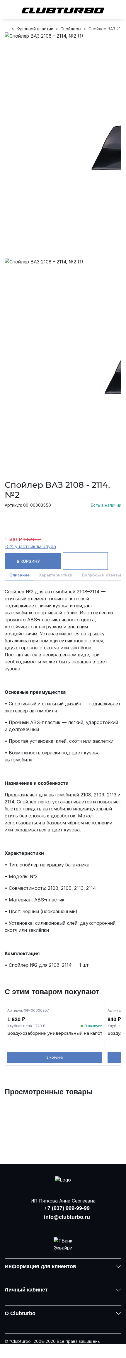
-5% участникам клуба (30, 546)
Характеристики (55, 575)
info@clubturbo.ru (67, 1217)
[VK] (47, 1226)
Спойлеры (70, 28)
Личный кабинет (26, 1290)
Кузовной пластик (35, 28)
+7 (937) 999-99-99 (67, 1208)
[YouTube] (63, 1226)
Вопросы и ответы (101, 575)
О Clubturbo (20, 1313)
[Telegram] (78, 1226)
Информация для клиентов (40, 1266)
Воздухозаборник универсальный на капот (54, 1033)
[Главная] (7, 29)
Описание (19, 575)
